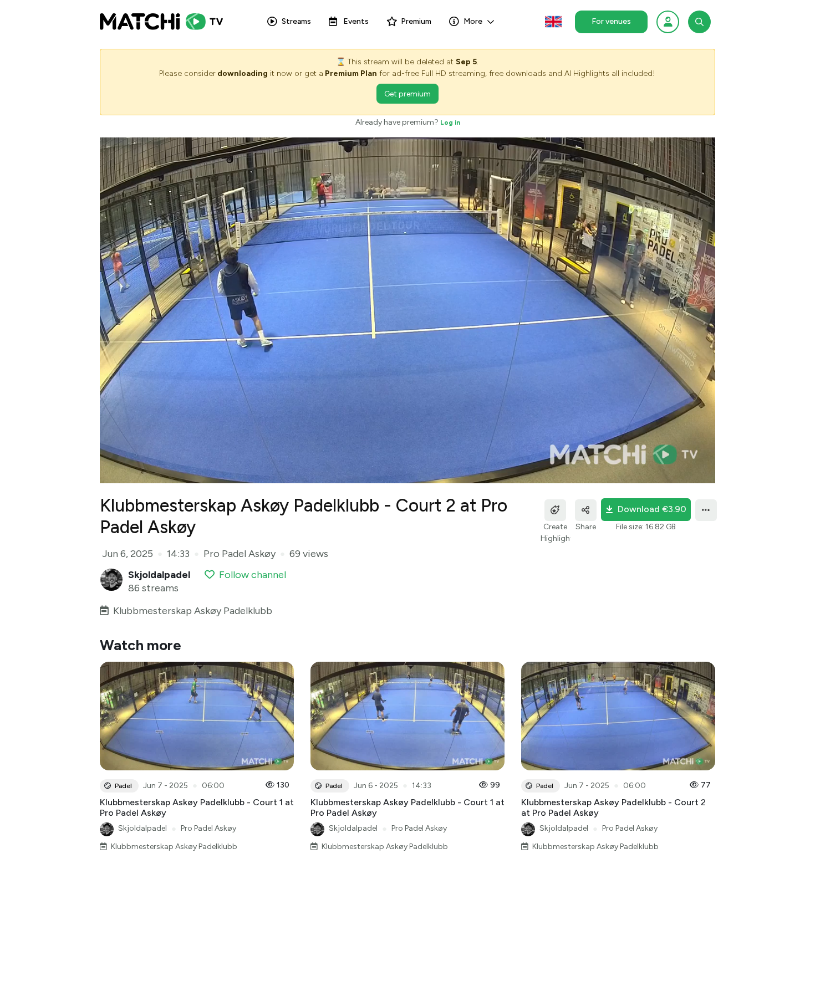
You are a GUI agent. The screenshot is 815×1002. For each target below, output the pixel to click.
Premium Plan (351, 73)
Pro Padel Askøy (208, 828)
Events (356, 21)
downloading (242, 73)
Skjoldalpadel (142, 828)
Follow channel (252, 575)
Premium (416, 21)
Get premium (407, 94)
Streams (296, 21)
